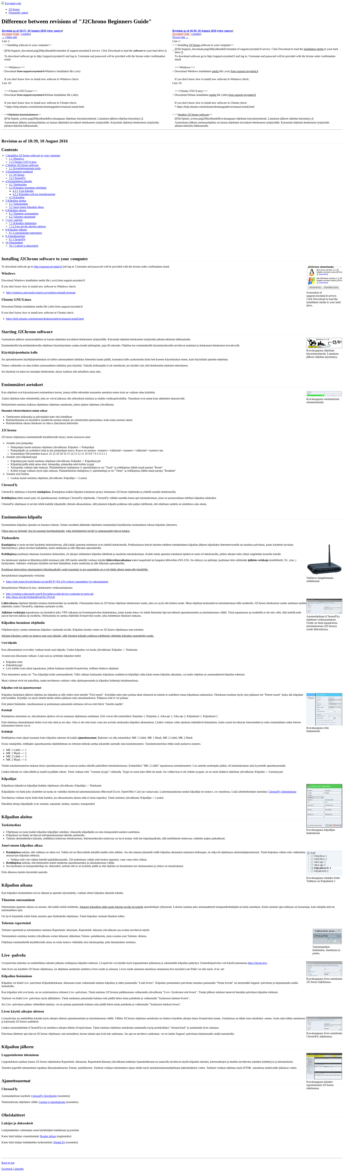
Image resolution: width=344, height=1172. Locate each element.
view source (55, 30)
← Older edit (9, 37)
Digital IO (59, 1142)
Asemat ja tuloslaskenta (52, 1102)
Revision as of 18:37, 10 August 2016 (24, 30)
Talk (16, 33)
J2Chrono (14, 9)
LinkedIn (18, 1168)
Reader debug (48, 1136)
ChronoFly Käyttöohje (44, 1095)
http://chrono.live (257, 962)
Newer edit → (180, 37)
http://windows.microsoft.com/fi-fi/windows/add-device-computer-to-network (50, 593)
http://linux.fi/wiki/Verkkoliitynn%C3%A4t (30, 597)
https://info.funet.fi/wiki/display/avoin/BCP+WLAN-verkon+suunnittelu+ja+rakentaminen (57, 581)
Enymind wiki (13, 3)
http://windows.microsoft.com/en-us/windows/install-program (40, 292)
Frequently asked (18, 12)
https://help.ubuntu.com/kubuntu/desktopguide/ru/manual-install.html (45, 318)
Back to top (8, 1162)
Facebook (7, 1168)
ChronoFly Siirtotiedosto (282, 791)
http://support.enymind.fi (48, 266)
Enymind (7, 33)
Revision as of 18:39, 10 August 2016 (194, 30)
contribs (25, 33)
